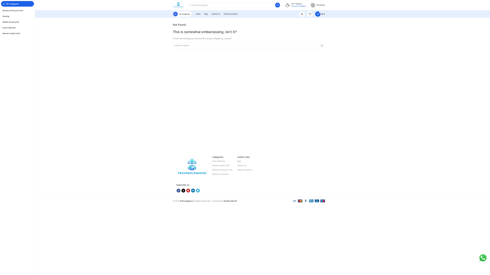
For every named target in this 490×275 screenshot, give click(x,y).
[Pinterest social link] (188, 191)
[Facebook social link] (178, 191)
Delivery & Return (244, 170)
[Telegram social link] (198, 191)
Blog (239, 161)
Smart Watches (218, 161)
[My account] (302, 14)
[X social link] (183, 191)
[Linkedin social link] (193, 191)
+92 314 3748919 (298, 6)
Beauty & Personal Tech (222, 170)
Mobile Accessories (220, 174)
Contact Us (241, 165)
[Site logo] (178, 5)
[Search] (277, 5)
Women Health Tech (221, 165)
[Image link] (192, 168)
